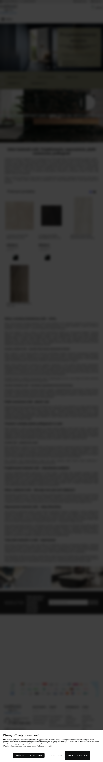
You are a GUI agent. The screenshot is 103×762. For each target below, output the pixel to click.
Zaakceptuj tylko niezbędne (28, 755)
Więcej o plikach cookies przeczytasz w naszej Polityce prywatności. (27, 746)
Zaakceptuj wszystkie (77, 755)
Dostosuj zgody (55, 755)
